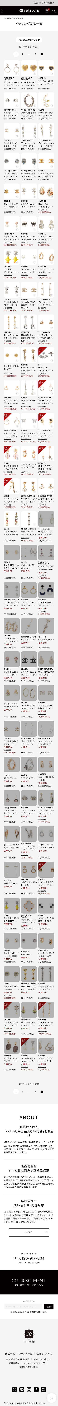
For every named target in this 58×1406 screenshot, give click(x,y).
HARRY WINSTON (11, 599)
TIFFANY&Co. (10, 110)
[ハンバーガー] (3, 11)
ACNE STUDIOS (28, 110)
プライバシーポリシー (43, 1359)
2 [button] (22, 54)
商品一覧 (10, 1353)
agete (24, 562)
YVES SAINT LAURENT (9, 79)
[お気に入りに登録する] (17, 73)
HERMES (8, 332)
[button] (42, 54)
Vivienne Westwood (43, 563)
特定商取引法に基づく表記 (17, 1359)
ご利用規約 (14, 1363)
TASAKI (41, 110)
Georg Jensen (11, 170)
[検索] (54, 11)
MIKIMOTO (9, 234)
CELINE (7, 201)
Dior (40, 365)
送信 (49, 1306)
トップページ (9, 18)
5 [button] (35, 54)
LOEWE (41, 879)
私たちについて (45, 1353)
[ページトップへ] (51, 1398)
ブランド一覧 (26, 1353)
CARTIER (42, 201)
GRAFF (24, 397)
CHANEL (42, 78)
